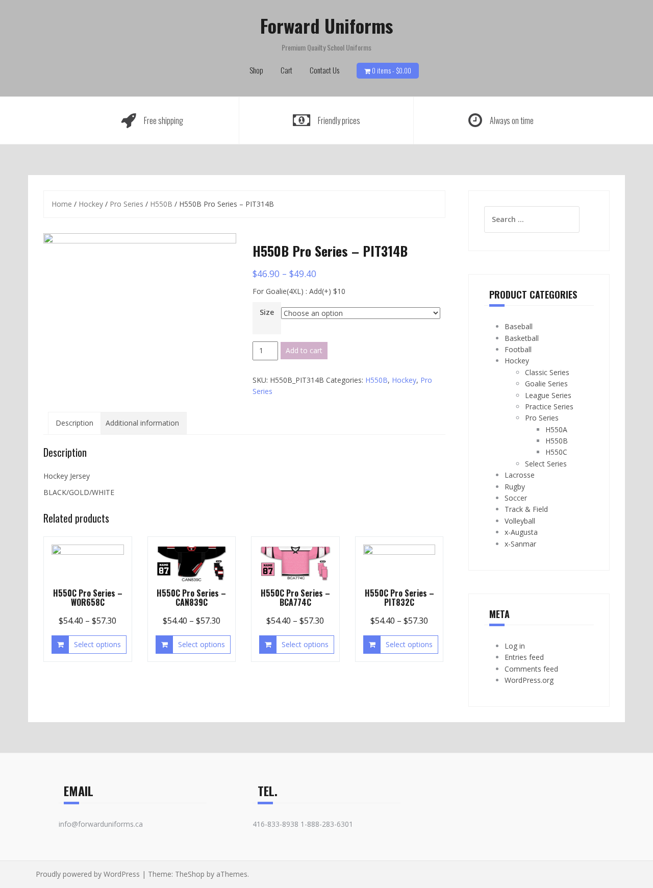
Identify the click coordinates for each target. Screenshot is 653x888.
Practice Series (549, 406)
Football (518, 349)
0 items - (391, 70)
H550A (556, 429)
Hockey (91, 204)
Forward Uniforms (326, 25)
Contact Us (324, 70)
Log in (515, 646)
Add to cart (304, 350)
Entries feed (524, 657)
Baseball (519, 326)
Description (74, 423)
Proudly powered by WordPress (88, 874)
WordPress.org (529, 680)
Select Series (546, 463)
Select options (97, 644)
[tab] (74, 423)
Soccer (516, 498)
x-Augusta (521, 532)
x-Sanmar (520, 544)
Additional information (142, 423)
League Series (548, 395)
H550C (556, 452)
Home (62, 204)
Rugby (515, 486)
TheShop (190, 874)
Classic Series (547, 372)
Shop (256, 70)
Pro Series (126, 204)
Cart (286, 70)
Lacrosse (520, 475)
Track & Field (526, 509)
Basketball (522, 338)
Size (267, 312)
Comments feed (531, 669)
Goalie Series (546, 383)
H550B (161, 204)
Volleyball (520, 521)
